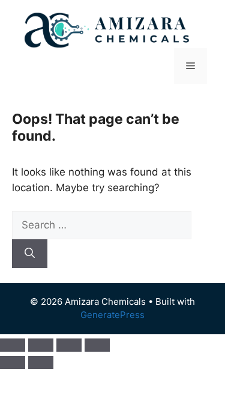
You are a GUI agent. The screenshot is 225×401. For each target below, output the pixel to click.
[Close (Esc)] (97, 345)
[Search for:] (101, 225)
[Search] (29, 253)
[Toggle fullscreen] (40, 345)
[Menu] (190, 66)
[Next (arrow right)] (40, 362)
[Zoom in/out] (12, 345)
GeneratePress (112, 314)
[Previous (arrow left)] (12, 362)
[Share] (69, 345)
